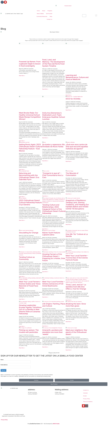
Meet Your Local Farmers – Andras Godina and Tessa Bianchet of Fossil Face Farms (30, 285)
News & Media (40, 13)
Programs (50, 10)
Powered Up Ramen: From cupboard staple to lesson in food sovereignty (30, 64)
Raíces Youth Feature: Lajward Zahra (51, 234)
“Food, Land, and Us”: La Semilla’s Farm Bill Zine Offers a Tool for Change (76, 287)
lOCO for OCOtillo (73, 99)
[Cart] (84, 15)
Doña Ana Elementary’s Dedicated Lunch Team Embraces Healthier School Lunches (53, 116)
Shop (51, 16)
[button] (67, 15)
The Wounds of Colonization (72, 174)
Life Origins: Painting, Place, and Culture (54, 305)
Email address (4, 364)
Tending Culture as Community (27, 258)
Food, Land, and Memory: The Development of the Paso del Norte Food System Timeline (53, 63)
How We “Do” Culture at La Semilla (77, 235)
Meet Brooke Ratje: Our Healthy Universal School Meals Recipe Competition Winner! (30, 116)
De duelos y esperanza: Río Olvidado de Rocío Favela (53, 145)
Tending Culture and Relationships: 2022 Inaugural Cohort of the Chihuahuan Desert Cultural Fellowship (54, 209)
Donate (85, 395)
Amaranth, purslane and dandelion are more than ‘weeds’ (52, 332)
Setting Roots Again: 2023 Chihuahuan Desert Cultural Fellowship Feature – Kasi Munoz (30, 147)
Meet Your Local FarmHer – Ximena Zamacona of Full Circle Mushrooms (53, 284)
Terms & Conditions (87, 401)
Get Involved (49, 13)
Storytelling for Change (28, 233)
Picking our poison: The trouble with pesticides (29, 331)
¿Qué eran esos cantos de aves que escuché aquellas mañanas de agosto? (77, 146)
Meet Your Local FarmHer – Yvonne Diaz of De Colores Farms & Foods (77, 258)
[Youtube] (5, 2)
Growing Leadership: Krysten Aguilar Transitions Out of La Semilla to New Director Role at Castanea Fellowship (30, 309)
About (43, 10)
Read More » (22, 75)
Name (2, 359)
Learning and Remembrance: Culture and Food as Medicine (77, 77)
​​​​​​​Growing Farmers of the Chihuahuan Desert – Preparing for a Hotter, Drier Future (53, 257)
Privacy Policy (4, 419)
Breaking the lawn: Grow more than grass (76, 305)
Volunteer (85, 393)
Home (38, 10)
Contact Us (49, 19)
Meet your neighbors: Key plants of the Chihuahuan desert (76, 332)
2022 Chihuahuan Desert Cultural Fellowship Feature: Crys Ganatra (30, 202)
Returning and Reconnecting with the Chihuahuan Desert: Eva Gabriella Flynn (29, 176)
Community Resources (42, 16)
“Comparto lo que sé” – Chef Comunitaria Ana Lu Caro (52, 175)
